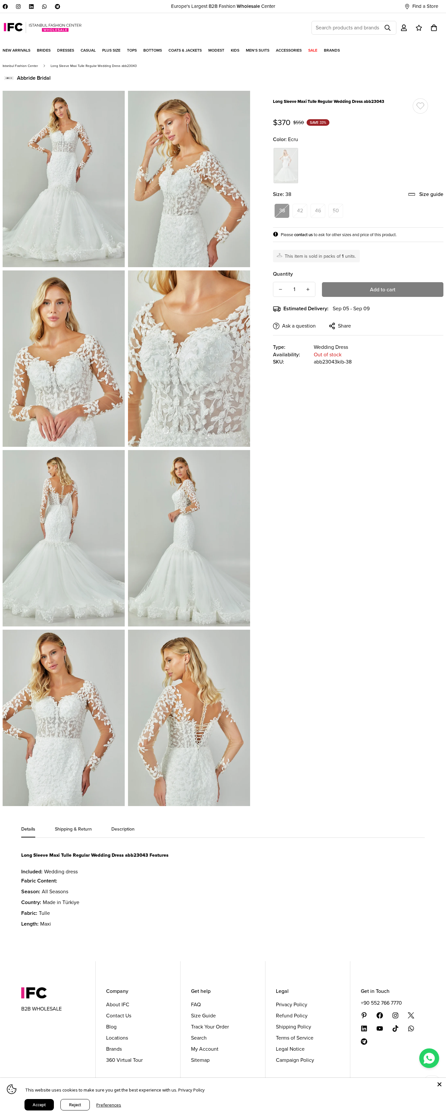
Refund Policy (292, 1015)
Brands (114, 1049)
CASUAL (88, 50)
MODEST (216, 50)
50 (336, 210)
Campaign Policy (295, 1060)
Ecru (286, 165)
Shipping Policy (293, 1026)
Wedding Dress (331, 347)
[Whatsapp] (44, 6)
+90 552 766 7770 (381, 1003)
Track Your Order (210, 1026)
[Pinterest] (364, 1015)
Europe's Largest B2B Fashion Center (223, 6)
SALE (312, 50)
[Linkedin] (31, 6)
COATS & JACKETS (185, 50)
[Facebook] (5, 6)
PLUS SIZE (111, 50)
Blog (111, 1026)
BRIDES (44, 50)
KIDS (235, 50)
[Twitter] (411, 1015)
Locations (117, 1038)
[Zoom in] (112, 104)
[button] (433, 27)
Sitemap (200, 1060)
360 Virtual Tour (124, 1060)
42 (300, 210)
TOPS (132, 50)
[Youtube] (379, 1028)
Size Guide (203, 1015)
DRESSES (65, 50)
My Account (204, 1049)
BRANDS (332, 50)
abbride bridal (34, 78)
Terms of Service (294, 1038)
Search (199, 1038)
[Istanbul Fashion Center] (43, 28)
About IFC (117, 1004)
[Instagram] (18, 6)
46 (318, 210)
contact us (303, 235)
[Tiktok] (395, 1028)
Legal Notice (290, 1049)
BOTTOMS (152, 50)
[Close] (439, 1084)
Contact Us (118, 1015)
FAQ (196, 1004)
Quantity (283, 274)
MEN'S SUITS (257, 50)
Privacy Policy (291, 1004)
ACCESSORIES (289, 50)
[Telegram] (57, 6)
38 (282, 210)
